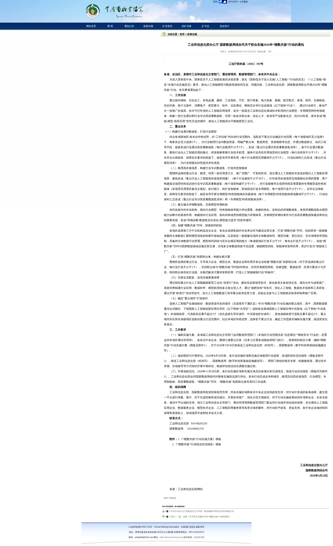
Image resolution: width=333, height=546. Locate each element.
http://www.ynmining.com (172, 537)
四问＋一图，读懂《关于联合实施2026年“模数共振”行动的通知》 (200, 516)
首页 (182, 34)
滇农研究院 (199, 537)
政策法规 (192, 34)
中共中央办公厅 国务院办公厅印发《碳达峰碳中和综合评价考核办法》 (203, 511)
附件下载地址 (170, 498)
